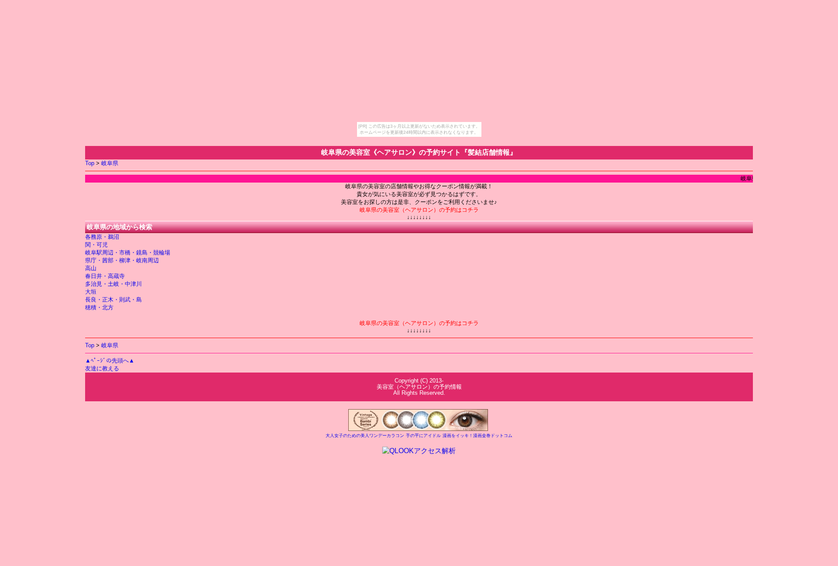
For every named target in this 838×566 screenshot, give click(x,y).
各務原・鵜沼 (102, 237)
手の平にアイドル (423, 435)
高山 (90, 268)
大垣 (90, 291)
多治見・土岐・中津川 (113, 284)
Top (89, 163)
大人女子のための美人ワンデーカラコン (365, 435)
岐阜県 (109, 163)
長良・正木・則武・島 (113, 299)
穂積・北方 (99, 307)
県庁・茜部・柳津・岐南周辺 (122, 260)
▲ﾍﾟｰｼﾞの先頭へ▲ (109, 360)
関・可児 (96, 244)
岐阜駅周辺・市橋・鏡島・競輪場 (127, 252)
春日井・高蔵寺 (105, 276)
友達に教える (102, 368)
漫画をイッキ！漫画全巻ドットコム (477, 435)
